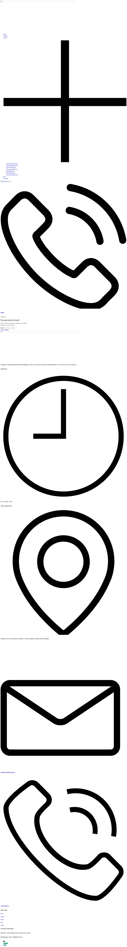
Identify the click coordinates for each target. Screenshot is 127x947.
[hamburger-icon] (1, 31)
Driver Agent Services (11, 167)
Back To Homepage (5, 329)
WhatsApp (6, 943)
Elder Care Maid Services (11, 169)
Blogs (2, 922)
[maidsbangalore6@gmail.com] (63, 768)
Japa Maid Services (10, 171)
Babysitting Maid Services (11, 165)
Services (2, 919)
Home (5, 34)
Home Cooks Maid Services (12, 174)
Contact (2, 925)
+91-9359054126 (5, 906)
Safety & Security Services (12, 163)
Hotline (2, 312)
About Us (5, 36)
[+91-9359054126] (63, 901)
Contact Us (6, 178)
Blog (5, 176)
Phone (5, 945)
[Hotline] (63, 308)
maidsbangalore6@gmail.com (8, 772)
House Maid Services (10, 172)
